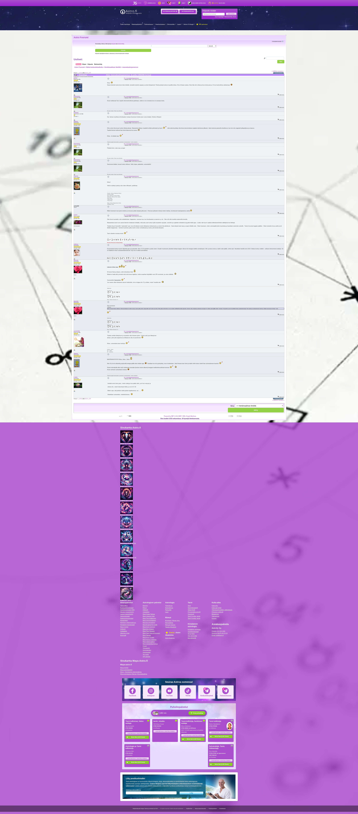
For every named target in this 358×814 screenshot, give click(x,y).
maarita (76, 176)
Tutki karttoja (125, 24)
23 (85, 72)
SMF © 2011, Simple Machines (187, 416)
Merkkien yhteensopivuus (128, 622)
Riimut (183, 3)
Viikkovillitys (124, 605)
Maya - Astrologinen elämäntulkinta (131, 672)
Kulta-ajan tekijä (216, 608)
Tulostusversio (278, 398)
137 (90, 72)
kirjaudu (114, 43)
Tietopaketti (146, 648)
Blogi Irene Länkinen (149, 627)
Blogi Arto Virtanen (148, 629)
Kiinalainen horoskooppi (127, 625)
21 (81, 72)
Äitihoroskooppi (125, 616)
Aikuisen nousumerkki (127, 612)
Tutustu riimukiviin (170, 627)
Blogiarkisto (215, 614)
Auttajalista (123, 631)
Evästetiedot (222, 808)
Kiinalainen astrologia (199, 3)
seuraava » (281, 71)
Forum (145, 646)
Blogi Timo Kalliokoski (149, 618)
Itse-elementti (192, 638)
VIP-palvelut (203, 24)
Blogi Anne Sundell (148, 637)
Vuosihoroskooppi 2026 (127, 610)
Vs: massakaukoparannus (131, 78)
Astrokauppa (187, 11)
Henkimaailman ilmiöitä (112, 67)
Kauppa (214, 618)
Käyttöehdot (189, 808)
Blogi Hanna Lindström (150, 639)
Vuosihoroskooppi (193, 631)
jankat (75, 78)
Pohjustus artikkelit (217, 612)
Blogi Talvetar (147, 635)
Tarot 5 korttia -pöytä (194, 616)
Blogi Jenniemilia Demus (150, 644)
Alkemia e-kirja (124, 633)
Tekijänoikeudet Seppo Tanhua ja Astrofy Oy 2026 (145, 808)
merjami (76, 112)
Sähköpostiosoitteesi (133, 790)
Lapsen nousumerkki (126, 614)
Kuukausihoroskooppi (126, 608)
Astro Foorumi (81, 37)
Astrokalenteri (169, 11)
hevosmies (77, 96)
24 (87, 72)
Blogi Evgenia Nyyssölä (150, 625)
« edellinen (274, 71)
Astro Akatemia (170, 638)
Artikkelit (122, 629)
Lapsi (179, 24)
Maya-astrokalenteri (126, 670)
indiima (76, 244)
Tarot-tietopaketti (193, 608)
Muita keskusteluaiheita (94, 67)
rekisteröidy (121, 43)
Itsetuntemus (160, 24)
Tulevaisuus (148, 24)
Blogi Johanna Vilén (149, 616)
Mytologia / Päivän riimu (172, 620)
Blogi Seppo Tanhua (149, 614)
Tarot (174, 3)
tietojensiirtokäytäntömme (193, 786)
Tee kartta (146, 654)
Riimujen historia (170, 625)
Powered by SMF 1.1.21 (170, 416)
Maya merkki (124, 627)
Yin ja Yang (191, 634)
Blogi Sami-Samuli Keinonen (151, 633)
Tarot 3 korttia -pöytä (194, 618)
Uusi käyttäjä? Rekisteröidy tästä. (225, 17)
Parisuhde (171, 24)
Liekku (76, 377)
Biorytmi (145, 605)
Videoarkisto (215, 616)
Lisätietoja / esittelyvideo (137, 733)
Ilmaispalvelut (137, 24)
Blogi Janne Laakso (149, 642)
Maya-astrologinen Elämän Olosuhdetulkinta (133, 674)
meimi (75, 215)
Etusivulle (123, 635)
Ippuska (76, 260)
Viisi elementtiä (192, 636)
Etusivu (139, 3)
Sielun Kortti (191, 610)
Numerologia (152, 3)
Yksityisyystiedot (212, 808)
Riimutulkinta (169, 623)
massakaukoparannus (130, 67)
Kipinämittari (124, 620)
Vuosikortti (191, 614)
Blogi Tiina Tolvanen (149, 631)
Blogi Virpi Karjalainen (149, 620)
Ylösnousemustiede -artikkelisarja (222, 610)
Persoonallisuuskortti (194, 612)
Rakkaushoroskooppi (126, 618)
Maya (163, 3)
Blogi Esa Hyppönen (149, 622)
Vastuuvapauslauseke (200, 808)
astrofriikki (77, 331)
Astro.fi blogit (189, 24)
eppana (76, 121)
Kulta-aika (219, 3)
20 (80, 72)
